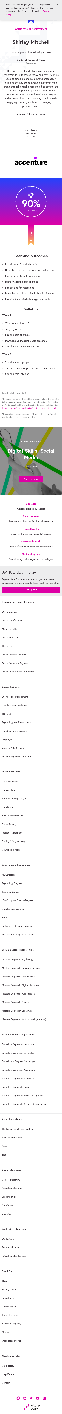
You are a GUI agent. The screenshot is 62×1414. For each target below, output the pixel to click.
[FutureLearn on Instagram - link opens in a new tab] (25, 1398)
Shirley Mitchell (31, 41)
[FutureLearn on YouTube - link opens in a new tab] (38, 1398)
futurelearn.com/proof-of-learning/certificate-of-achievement (29, 408)
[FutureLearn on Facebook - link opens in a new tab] (18, 1398)
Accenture (31, 63)
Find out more (31, 479)
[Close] (57, 4)
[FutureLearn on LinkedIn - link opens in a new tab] (44, 1398)
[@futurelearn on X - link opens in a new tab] (31, 1398)
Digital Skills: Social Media (31, 59)
